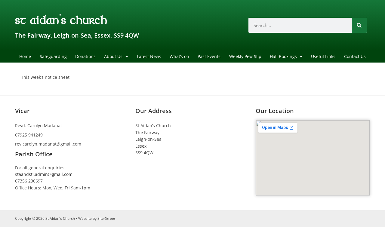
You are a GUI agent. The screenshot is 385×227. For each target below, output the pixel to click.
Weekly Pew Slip (245, 56)
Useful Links (323, 56)
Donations (85, 56)
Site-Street (106, 218)
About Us (113, 56)
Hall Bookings (283, 56)
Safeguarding (53, 56)
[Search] (359, 25)
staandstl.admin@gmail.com (43, 174)
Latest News (149, 56)
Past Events (209, 56)
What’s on (179, 56)
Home (25, 56)
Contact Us (355, 56)
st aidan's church (61, 19)
